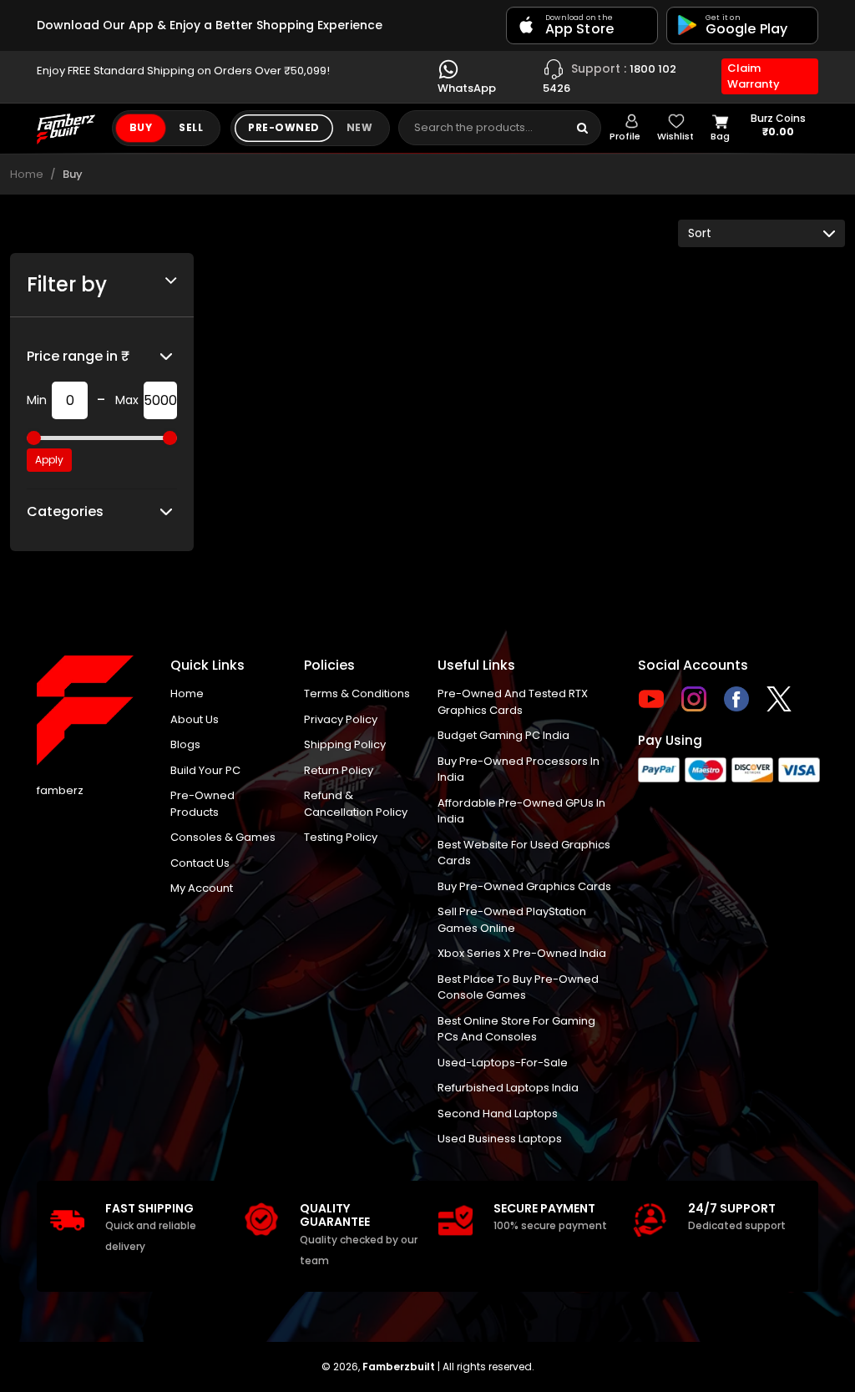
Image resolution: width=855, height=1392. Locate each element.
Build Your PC (205, 770)
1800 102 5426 (609, 77)
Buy (140, 127)
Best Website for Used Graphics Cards (524, 853)
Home (26, 174)
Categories (65, 511)
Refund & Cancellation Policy (355, 803)
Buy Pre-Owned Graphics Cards (524, 886)
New (359, 127)
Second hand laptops (498, 1113)
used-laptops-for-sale (503, 1063)
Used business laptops (500, 1139)
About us (194, 719)
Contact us (200, 863)
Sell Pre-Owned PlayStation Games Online (512, 920)
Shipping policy (345, 744)
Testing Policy (340, 837)
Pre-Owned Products (202, 803)
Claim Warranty (753, 76)
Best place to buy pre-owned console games (518, 987)
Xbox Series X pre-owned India (522, 953)
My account (201, 888)
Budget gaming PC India (503, 735)
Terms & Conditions (357, 693)
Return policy (338, 770)
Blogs (185, 744)
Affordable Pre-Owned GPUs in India (521, 811)
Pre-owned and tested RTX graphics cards (513, 702)
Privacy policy (340, 719)
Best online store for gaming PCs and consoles (516, 1029)
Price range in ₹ (78, 356)
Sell (191, 127)
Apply (49, 460)
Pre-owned (283, 127)
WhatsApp (467, 88)
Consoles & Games (223, 837)
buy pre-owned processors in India (519, 769)
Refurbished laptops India (508, 1088)
